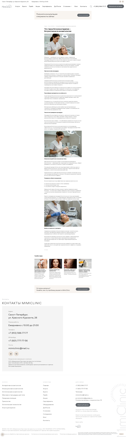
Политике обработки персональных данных (104, 434)
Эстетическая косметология (12, 392)
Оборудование (48, 404)
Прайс (45, 395)
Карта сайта (79, 422)
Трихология (6, 401)
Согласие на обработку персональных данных (15, 434)
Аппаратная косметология (11, 385)
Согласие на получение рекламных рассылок (44, 434)
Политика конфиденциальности (69, 434)
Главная (45, 26)
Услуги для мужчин (8, 408)
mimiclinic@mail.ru (18, 348)
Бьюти (45, 392)
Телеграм (79, 392)
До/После (46, 408)
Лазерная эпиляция (9, 398)
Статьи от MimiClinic (51, 26)
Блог (44, 417)
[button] (83, 15)
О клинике (46, 411)
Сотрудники (47, 414)
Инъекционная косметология (12, 389)
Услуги (5, 382)
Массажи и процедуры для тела (13, 395)
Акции (45, 398)
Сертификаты (48, 401)
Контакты (46, 420)
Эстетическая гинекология (11, 404)
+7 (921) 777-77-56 (18, 340)
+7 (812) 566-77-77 (18, 332)
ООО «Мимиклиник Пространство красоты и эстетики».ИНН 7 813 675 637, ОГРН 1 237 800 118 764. (30, 363)
